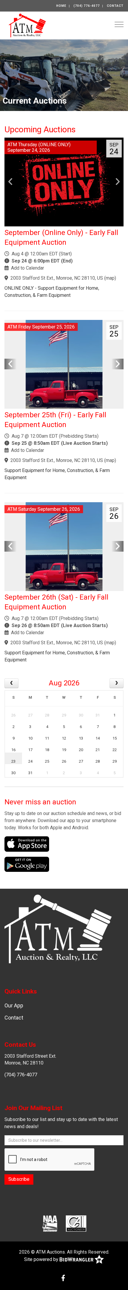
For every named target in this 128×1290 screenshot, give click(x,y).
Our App (13, 1005)
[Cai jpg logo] (76, 1223)
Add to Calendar (27, 268)
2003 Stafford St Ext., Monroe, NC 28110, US (56, 278)
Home (61, 5)
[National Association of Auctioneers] (49, 1223)
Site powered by (42, 1259)
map (110, 278)
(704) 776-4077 (87, 5)
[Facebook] (63, 1279)
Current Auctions (35, 101)
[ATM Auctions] (27, 25)
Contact (115, 5)
